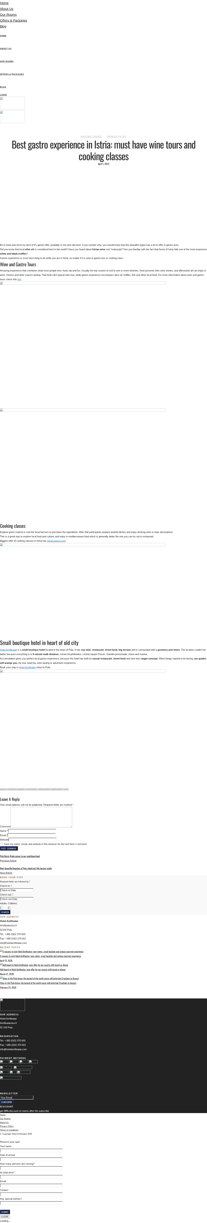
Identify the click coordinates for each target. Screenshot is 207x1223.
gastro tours (25, 789)
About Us (6, 9)
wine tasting (51, 789)
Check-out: (6, 894)
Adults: (3, 903)
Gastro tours (91, 136)
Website (4, 839)
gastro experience (9, 789)
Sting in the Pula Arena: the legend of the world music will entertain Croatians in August (38, 983)
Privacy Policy (7, 1126)
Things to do (116, 136)
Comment (5, 826)
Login (3, 95)
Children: (12, 903)
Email (3, 835)
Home (4, 3)
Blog (3, 26)
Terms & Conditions (9, 1130)
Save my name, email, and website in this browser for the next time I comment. (45, 844)
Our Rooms (8, 14)
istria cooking (38, 789)
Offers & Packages (13, 20)
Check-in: (6, 885)
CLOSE (4, 1216)
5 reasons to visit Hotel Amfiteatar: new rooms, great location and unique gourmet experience (40, 956)
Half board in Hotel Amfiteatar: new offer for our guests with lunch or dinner (33, 969)
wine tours (63, 789)
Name (3, 830)
